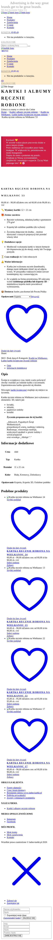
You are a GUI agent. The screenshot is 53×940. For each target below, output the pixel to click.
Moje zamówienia (15, 835)
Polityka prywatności (16, 795)
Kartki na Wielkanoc (38, 358)
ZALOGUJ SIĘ (8, 42)
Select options (13, 562)
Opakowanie (7, 296)
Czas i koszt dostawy (16, 790)
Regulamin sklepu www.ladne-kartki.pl (24, 793)
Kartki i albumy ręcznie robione (23, 112)
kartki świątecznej (19, 390)
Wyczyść (35, 296)
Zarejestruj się (13, 903)
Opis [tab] (9, 365)
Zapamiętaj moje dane (16, 915)
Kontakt (10, 837)
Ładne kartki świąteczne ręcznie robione (30, 114)
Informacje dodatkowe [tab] (17, 368)
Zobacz (10, 565)
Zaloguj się (12, 900)
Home (4, 112)
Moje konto (12, 832)
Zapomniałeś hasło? (12, 918)
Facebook (11, 821)
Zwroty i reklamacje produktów (21, 798)
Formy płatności (14, 787)
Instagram (11, 819)
